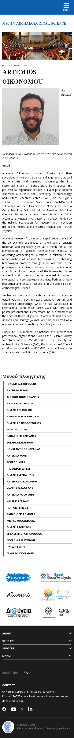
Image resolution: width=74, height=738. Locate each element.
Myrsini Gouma (17, 429)
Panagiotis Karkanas (21, 436)
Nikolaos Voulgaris (21, 553)
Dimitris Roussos (19, 527)
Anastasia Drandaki (21, 403)
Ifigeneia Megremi (19, 468)
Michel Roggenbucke (21, 520)
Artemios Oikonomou (22, 481)
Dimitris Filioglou (19, 410)
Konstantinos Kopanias (23, 449)
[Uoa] (8, 727)
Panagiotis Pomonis (21, 514)
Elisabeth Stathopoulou (24, 533)
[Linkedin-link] (30, 709)
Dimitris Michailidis (20, 475)
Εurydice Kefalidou (20, 442)
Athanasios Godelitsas (23, 416)
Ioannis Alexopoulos (22, 384)
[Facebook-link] (4, 709)
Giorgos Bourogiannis (23, 397)
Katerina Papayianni (21, 494)
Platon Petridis (18, 507)
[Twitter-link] (22, 709)
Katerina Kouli (17, 455)
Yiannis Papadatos (20, 488)
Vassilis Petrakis (18, 501)
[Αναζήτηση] (26, 673)
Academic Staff (18, 65)
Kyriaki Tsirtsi (16, 547)
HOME (5, 65)
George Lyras (16, 462)
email (6, 165)
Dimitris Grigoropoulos (24, 423)
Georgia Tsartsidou (21, 540)
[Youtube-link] (14, 709)
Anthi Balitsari (17, 390)
